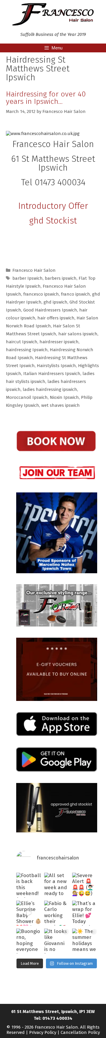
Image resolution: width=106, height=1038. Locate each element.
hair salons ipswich (77, 333)
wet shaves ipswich (60, 405)
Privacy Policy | (45, 1032)
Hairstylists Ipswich (56, 365)
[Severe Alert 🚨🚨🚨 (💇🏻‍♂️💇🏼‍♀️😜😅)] (84, 885)
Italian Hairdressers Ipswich (51, 373)
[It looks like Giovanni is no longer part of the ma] (56, 941)
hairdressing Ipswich (27, 349)
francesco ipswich (41, 294)
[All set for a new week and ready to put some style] (56, 885)
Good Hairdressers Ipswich (50, 310)
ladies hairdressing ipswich (50, 389)
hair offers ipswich (55, 318)
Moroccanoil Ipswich (27, 397)
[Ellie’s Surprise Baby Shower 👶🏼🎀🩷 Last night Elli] (28, 913)
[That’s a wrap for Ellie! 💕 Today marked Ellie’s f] (84, 913)
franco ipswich (75, 294)
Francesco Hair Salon (34, 270)
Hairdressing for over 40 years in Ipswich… (46, 98)
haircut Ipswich (21, 341)
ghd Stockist (53, 220)
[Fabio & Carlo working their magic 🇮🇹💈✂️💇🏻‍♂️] (56, 913)
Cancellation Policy (80, 1032)
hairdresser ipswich (59, 341)
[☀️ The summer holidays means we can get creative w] (84, 941)
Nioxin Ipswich (64, 397)
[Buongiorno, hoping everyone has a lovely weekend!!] (28, 941)
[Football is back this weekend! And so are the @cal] (28, 885)
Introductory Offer (53, 206)
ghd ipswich (55, 302)
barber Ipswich (27, 278)
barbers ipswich (61, 278)
